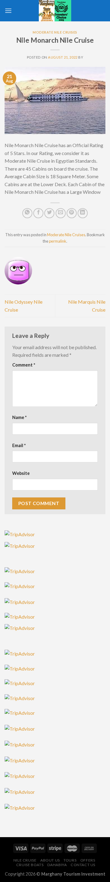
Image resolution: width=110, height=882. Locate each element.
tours (70, 860)
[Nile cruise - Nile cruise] (55, 10)
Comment (23, 364)
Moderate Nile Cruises (55, 32)
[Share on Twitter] (49, 213)
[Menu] (8, 10)
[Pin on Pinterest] (72, 213)
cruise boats (29, 864)
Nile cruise (25, 860)
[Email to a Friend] (61, 213)
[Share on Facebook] (38, 213)
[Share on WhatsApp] (27, 213)
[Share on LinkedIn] (83, 213)
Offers (87, 860)
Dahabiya (57, 864)
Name (19, 417)
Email (19, 445)
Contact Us (83, 864)
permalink (57, 241)
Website (21, 473)
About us (50, 860)
